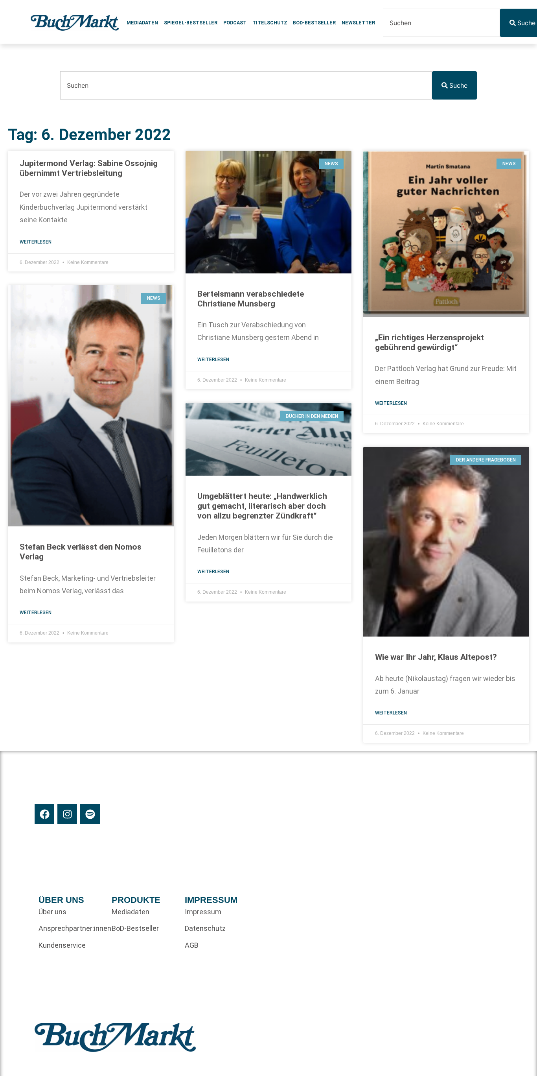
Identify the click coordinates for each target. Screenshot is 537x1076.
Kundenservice (62, 945)
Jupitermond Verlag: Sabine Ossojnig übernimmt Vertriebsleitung (89, 168)
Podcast (234, 23)
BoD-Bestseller (314, 23)
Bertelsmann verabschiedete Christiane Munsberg (250, 298)
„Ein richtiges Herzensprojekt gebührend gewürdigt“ (429, 342)
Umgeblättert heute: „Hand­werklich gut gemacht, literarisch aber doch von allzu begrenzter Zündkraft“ (262, 505)
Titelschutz (269, 23)
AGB (192, 945)
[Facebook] (44, 814)
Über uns (52, 912)
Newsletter (358, 23)
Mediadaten (142, 23)
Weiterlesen (35, 242)
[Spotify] (90, 814)
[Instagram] (67, 814)
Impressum (203, 912)
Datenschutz (205, 928)
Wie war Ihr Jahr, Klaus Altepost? (436, 657)
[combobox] (441, 23)
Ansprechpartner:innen (71, 928)
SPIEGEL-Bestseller (190, 23)
